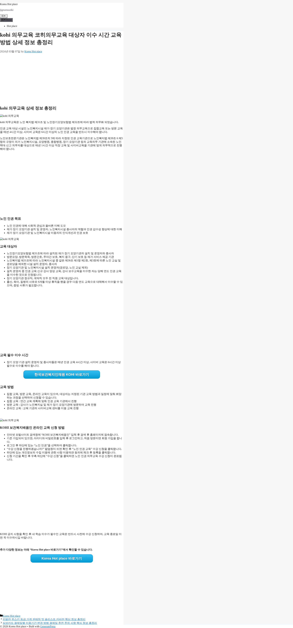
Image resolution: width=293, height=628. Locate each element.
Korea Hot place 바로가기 (62, 558)
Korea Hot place (9, 4)
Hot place (12, 26)
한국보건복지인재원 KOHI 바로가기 (61, 374)
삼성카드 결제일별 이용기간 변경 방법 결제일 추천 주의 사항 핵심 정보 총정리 (50, 623)
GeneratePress (47, 626)
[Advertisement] (61, 78)
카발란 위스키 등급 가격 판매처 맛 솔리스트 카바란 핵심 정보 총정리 (44, 619)
